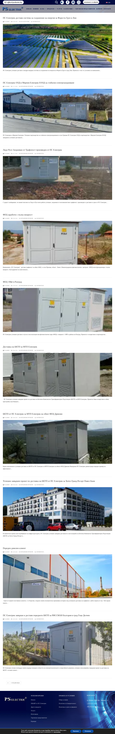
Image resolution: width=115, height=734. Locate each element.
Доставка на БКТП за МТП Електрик (20, 346)
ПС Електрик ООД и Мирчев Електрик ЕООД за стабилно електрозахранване (38, 82)
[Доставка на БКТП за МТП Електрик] (57, 375)
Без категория (24, 21)
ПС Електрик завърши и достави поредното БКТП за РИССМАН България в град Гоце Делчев (46, 615)
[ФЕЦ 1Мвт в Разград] (57, 310)
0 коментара (36, 21)
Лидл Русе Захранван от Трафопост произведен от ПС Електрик (32, 150)
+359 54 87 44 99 (92, 703)
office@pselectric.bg (14, 2)
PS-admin (7, 21)
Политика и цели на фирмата (68, 707)
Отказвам (88, 731)
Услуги (33, 710)
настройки (57, 732)
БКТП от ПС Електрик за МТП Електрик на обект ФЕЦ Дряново (32, 414)
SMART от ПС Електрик (38, 703)
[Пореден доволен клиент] (57, 576)
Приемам (76, 731)
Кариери (33, 721)
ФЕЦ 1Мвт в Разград (12, 281)
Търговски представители (39, 718)
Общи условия (63, 700)
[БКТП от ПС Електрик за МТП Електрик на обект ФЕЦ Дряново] (57, 442)
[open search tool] (56, 2)
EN (109, 2)
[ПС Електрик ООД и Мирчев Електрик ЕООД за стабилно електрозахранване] (57, 111)
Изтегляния (34, 714)
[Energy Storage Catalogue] (79, 2)
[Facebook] (68, 2)
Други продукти (36, 707)
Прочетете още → (10, 74)
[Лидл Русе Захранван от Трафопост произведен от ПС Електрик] (57, 178)
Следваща (15, 683)
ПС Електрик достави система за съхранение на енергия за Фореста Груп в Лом (39, 18)
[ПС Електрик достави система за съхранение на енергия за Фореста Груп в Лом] (57, 46)
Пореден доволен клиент (14, 548)
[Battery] (62, 2)
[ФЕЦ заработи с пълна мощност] (57, 243)
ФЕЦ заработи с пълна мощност (17, 214)
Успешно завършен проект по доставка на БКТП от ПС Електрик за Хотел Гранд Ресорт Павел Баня (49, 481)
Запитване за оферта (91, 2)
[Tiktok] (73, 2)
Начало (33, 700)
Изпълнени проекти (26, 86)
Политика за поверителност (67, 703)
